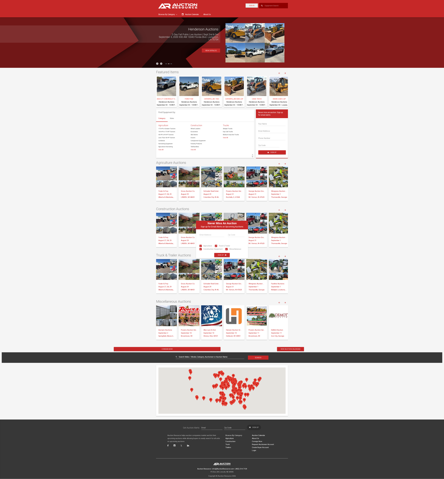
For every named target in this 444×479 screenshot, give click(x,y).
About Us (207, 14)
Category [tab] (161, 118)
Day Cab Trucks (228, 131)
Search (258, 358)
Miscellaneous (235, 249)
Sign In (251, 5)
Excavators (194, 131)
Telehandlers (195, 147)
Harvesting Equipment (165, 144)
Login (254, 450)
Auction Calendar (258, 435)
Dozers (193, 137)
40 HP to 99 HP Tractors (166, 134)
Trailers (228, 447)
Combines (161, 141)
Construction (196, 125)
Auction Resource (204, 469)
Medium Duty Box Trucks (231, 134)
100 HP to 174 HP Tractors (166, 131)
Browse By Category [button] (166, 14)
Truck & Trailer (224, 246)
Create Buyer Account (260, 447)
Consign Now (167, 349)
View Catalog (211, 50)
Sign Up (221, 255)
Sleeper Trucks (227, 128)
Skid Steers (194, 134)
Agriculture (207, 246)
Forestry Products (196, 144)
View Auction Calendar (290, 349)
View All (160, 150)
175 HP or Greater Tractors (166, 128)
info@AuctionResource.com (223, 469)
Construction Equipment (213, 249)
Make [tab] (172, 118)
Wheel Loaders (195, 128)
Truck (227, 444)
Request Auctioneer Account (263, 444)
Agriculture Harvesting (165, 147)
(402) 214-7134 (241, 469)
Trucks (226, 125)
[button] (157, 63)
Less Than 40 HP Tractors (166, 137)
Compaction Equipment (198, 141)
